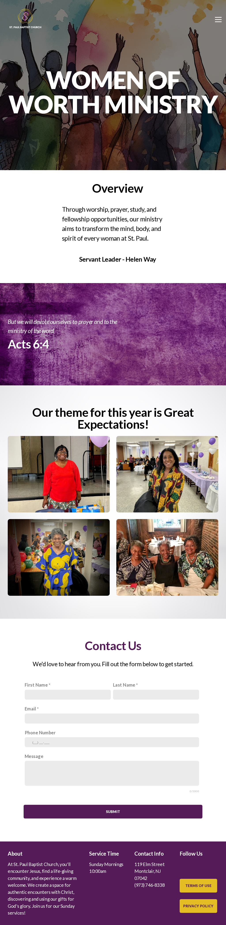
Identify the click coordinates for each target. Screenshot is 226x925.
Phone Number (40, 732)
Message (34, 756)
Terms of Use (198, 885)
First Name (36, 684)
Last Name (124, 684)
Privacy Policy (198, 906)
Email (30, 708)
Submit (113, 811)
